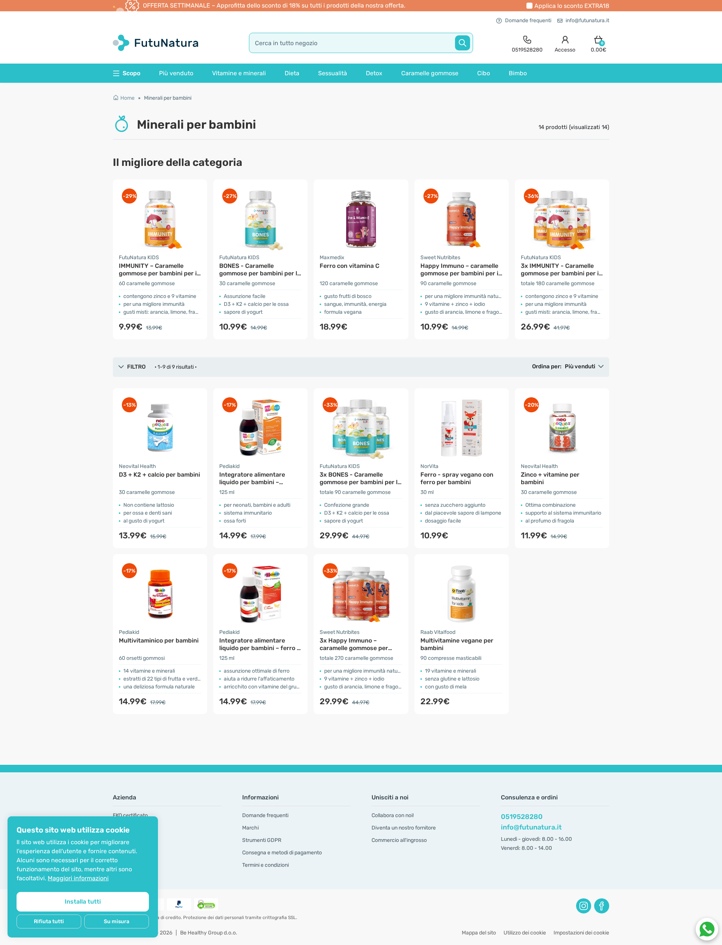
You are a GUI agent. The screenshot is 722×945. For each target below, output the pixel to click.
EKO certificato (130, 815)
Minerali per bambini (167, 98)
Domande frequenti (528, 20)
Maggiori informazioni (78, 878)
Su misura (116, 921)
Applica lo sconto (571, 5)
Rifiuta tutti (49, 921)
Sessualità (332, 73)
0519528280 (522, 817)
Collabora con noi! (393, 815)
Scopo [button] (131, 73)
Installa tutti (83, 901)
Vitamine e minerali (239, 73)
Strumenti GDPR (261, 840)
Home (127, 98)
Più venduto (176, 73)
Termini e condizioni (265, 865)
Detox (374, 73)
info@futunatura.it (587, 20)
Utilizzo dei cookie (525, 933)
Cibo (483, 73)
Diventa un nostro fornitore (404, 828)
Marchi (250, 828)
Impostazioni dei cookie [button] (581, 933)
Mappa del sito (479, 933)
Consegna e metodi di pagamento (282, 852)
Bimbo (518, 73)
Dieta (292, 73)
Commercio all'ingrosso (399, 840)
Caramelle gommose (429, 73)
